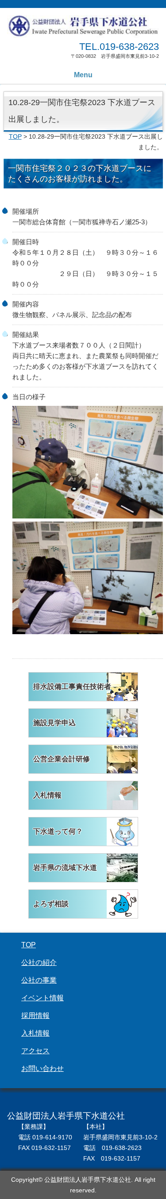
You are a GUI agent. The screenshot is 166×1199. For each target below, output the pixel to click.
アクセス (35, 1051)
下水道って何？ (58, 831)
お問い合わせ (42, 1068)
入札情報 (47, 795)
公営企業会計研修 (61, 759)
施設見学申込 (54, 722)
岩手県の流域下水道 (65, 867)
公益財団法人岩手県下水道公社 (83, 27)
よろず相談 (51, 904)
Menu (83, 75)
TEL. (119, 46)
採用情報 (35, 1015)
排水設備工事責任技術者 (72, 686)
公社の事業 (39, 980)
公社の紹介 (39, 962)
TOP (15, 136)
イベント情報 (42, 998)
